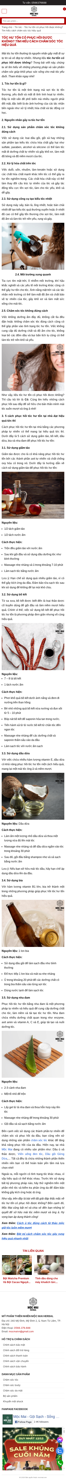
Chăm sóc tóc (10, 1379)
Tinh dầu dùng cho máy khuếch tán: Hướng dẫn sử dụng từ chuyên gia (48, 1280)
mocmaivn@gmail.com (21, 1331)
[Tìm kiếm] (61, 20)
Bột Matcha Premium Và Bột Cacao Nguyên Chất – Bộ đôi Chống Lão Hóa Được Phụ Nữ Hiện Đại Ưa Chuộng (16, 1280)
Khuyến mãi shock (13, 1401)
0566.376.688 (22, 1327)
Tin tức (18, 27)
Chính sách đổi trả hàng (16, 1350)
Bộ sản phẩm (10, 1395)
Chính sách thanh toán (15, 1355)
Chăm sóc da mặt (13, 1390)
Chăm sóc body (11, 1385)
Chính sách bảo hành (14, 1366)
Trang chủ (7, 27)
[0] (62, 11)
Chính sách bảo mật (14, 1344)
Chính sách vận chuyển (16, 1361)
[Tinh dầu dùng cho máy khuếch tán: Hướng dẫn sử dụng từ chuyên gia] (49, 1265)
